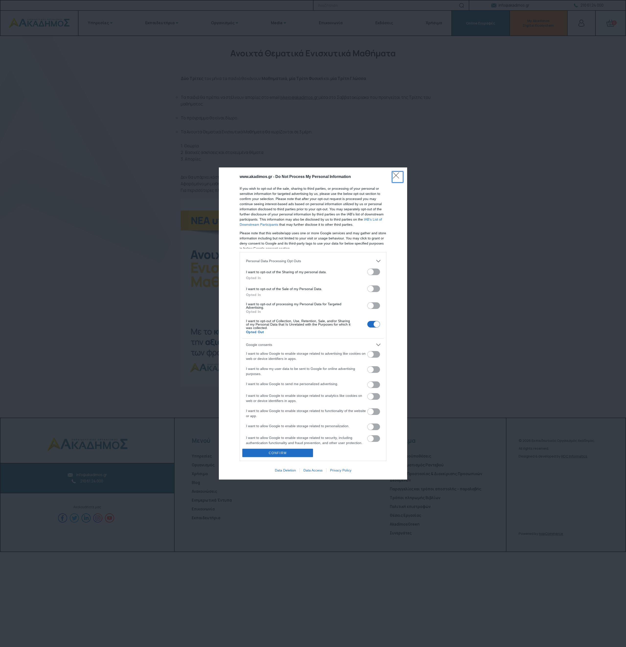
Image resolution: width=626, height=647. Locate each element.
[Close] (397, 177)
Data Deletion (285, 470)
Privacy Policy (340, 470)
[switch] (373, 272)
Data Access (313, 470)
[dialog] (313, 323)
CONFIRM (278, 453)
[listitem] (313, 261)
